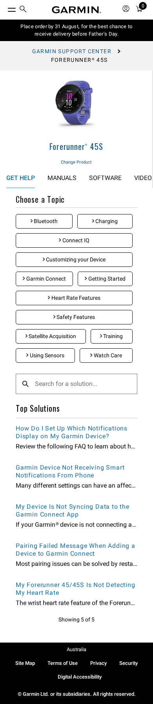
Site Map (25, 663)
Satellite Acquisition (51, 336)
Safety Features (75, 317)
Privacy (98, 663)
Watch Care (107, 355)
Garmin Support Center (71, 51)
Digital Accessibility (80, 677)
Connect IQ (75, 240)
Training (112, 336)
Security (128, 663)
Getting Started (106, 278)
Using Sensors (46, 355)
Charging (106, 221)
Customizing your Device (75, 259)
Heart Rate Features (75, 298)
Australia (76, 649)
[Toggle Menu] (4, 8)
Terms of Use (62, 663)
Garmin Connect (45, 278)
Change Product (76, 162)
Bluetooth (45, 221)
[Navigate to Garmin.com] (76, 10)
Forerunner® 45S (76, 146)
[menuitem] (23, 10)
